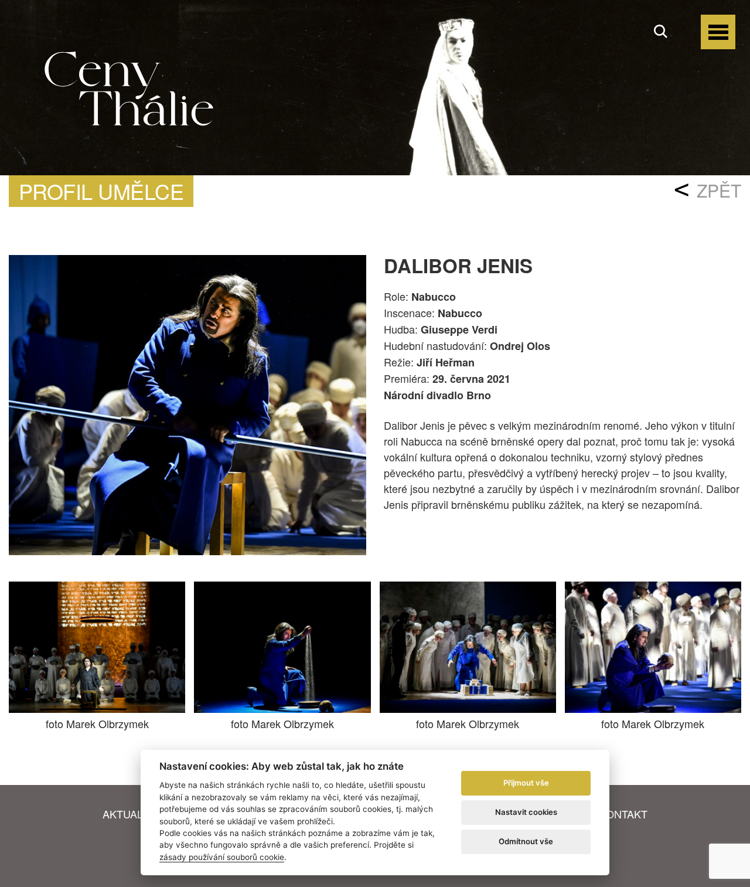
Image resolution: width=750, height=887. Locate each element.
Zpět (719, 190)
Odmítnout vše (526, 841)
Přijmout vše (526, 782)
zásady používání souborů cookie (221, 857)
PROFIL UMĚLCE (101, 191)
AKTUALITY (131, 813)
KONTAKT (623, 813)
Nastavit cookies (526, 812)
